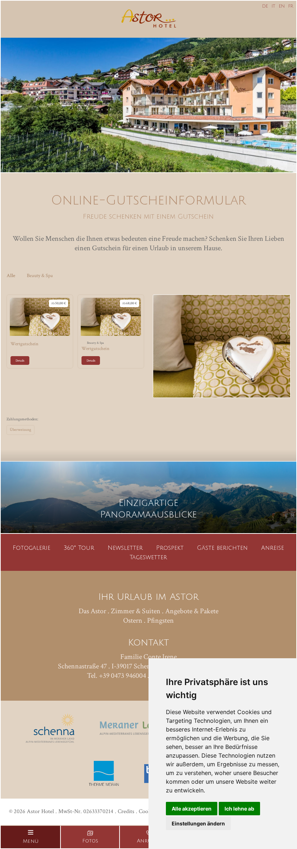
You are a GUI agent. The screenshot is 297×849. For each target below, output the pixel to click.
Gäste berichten (222, 548)
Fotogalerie (31, 548)
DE (265, 6)
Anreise (272, 548)
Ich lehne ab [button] (239, 808)
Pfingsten (160, 620)
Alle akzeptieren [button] (192, 808)
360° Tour (79, 548)
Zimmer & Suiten (135, 611)
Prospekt (170, 548)
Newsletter (125, 548)
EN (282, 6)
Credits (126, 811)
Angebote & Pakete (191, 611)
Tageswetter (148, 557)
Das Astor (92, 611)
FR (290, 6)
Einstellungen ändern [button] (198, 823)
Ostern (132, 620)
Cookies (148, 811)
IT (273, 6)
